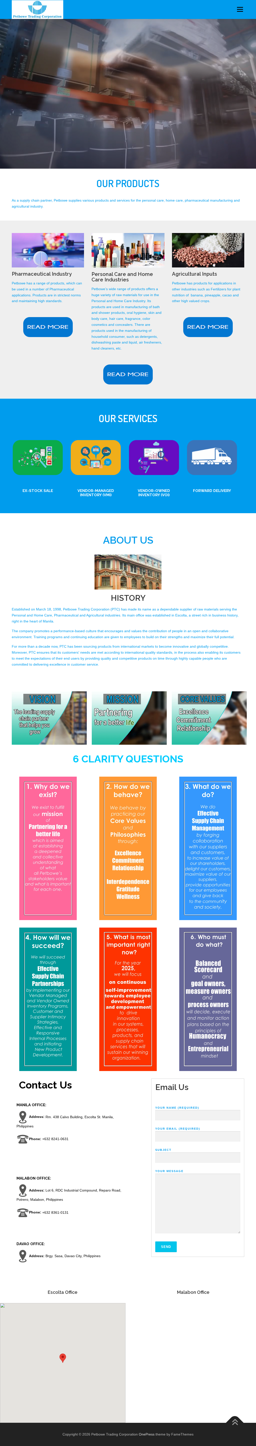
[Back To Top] (235, 1423)
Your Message (169, 1171)
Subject (163, 1149)
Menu (240, 9)
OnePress (146, 1434)
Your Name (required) (177, 1107)
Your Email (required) (177, 1128)
